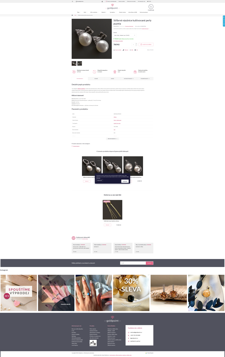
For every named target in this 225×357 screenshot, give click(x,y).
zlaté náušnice (112, 355)
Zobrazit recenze (85, 238)
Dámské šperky (76, 146)
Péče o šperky (93, 329)
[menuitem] (79, 12)
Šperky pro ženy (111, 343)
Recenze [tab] (96, 78)
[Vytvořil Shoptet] (146, 352)
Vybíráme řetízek (93, 330)
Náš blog (74, 336)
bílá (114, 129)
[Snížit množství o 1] (136, 45)
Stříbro (115, 117)
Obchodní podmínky (76, 338)
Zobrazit (86, 181)
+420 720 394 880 (135, 335)
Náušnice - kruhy (111, 336)
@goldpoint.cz (134, 338)
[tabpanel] (91, 169)
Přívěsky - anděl (111, 330)
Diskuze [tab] (112, 78)
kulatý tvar (116, 123)
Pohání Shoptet (150, 352)
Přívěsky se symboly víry (95, 336)
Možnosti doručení (119, 40)
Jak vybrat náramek (94, 338)
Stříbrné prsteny (111, 338)
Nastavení (99, 180)
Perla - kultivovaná (117, 120)
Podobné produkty (144, 78)
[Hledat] (72, 1)
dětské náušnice (119, 355)
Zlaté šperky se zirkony (95, 332)
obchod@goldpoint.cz (136, 332)
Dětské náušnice (111, 345)
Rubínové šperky (93, 334)
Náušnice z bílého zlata (113, 329)
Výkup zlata (74, 343)
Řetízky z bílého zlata (112, 334)
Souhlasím (125, 181)
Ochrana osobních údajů (77, 339)
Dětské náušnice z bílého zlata (114, 339)
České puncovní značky (131, 1)
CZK (150, 1)
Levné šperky (75, 345)
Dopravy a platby (122, 1)
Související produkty (128, 78)
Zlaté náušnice (111, 341)
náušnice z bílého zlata (127, 355)
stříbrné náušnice (81, 88)
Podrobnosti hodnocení (129, 26)
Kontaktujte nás (80, 1)
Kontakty (74, 332)
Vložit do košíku (147, 44)
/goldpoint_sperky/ (135, 341)
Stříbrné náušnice (112, 332)
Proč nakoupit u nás (141, 1)
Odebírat (149, 263)
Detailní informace (145, 28)
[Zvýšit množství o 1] (136, 44)
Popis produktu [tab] (80, 78)
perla (119, 123)
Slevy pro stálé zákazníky (111, 1)
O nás (73, 330)
